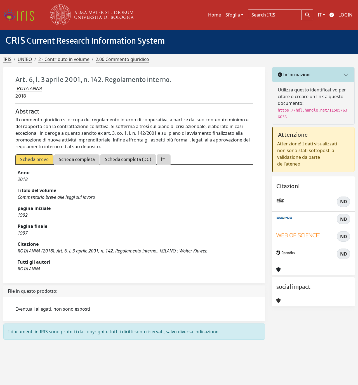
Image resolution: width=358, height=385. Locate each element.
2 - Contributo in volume (64, 59)
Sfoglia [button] (232, 15)
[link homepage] (21, 15)
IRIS (7, 59)
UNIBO (25, 59)
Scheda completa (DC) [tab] (128, 159)
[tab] (164, 159)
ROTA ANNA (29, 88)
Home (214, 15)
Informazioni (296, 74)
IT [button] (320, 15)
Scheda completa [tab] (77, 159)
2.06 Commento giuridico (122, 59)
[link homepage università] (90, 14)
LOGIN (345, 15)
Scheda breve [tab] (34, 159)
